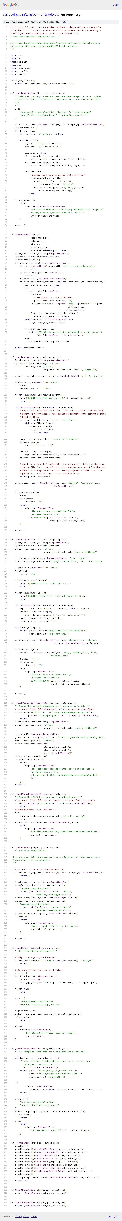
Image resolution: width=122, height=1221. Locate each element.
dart (5, 14)
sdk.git (15, 14)
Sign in (116, 4)
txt (109, 1216)
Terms (34, 1216)
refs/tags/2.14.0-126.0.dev (38, 14)
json (116, 1216)
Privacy (26, 1216)
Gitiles (18, 1216)
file (64, 22)
